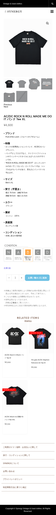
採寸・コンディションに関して (16, 455)
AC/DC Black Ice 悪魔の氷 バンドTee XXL (14, 418)
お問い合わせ (9, 471)
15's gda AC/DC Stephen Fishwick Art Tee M (40, 361)
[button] (47, 23)
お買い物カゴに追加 (37, 278)
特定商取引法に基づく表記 (14, 487)
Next (6, 106)
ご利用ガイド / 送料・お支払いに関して (20, 447)
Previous (8, 104)
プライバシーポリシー (12, 479)
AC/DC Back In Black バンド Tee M (14, 356)
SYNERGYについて (11, 463)
